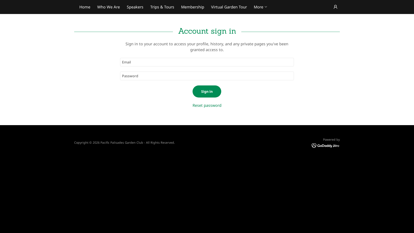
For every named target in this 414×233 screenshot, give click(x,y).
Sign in (207, 91)
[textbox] (207, 62)
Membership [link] (192, 6)
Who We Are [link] (108, 6)
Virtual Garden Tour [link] (229, 6)
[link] (326, 145)
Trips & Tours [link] (162, 6)
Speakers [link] (135, 6)
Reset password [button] (207, 105)
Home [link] (84, 6)
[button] (261, 6)
